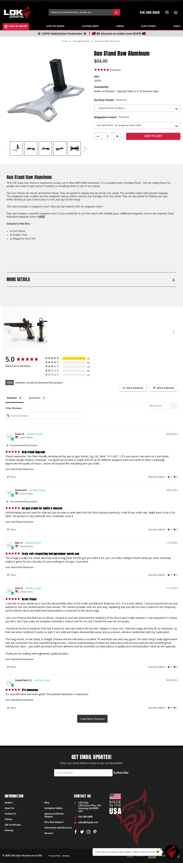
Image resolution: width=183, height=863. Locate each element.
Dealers (9, 803)
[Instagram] (88, 832)
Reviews (48, 833)
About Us (9, 808)
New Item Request (53, 822)
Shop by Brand (17, 26)
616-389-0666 (150, 12)
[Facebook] (76, 832)
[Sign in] (167, 12)
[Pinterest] (95, 832)
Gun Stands (148, 26)
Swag (176, 26)
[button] (170, 477)
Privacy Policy (55, 856)
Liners (120, 26)
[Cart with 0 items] (176, 12)
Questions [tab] (35, 397)
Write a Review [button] (165, 387)
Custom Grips (90, 26)
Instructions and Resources (58, 828)
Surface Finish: (110, 100)
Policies (8, 819)
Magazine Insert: (111, 117)
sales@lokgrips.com (88, 822)
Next (84, 148)
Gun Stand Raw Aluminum (19, 469)
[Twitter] (82, 832)
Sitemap (9, 831)
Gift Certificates (13, 825)
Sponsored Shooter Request (54, 815)
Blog (46, 803)
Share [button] (13, 476)
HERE (41, 217)
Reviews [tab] (12, 397)
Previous (5, 148)
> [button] (92, 719)
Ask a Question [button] (134, 387)
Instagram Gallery (53, 808)
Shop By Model (55, 26)
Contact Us (10, 814)
